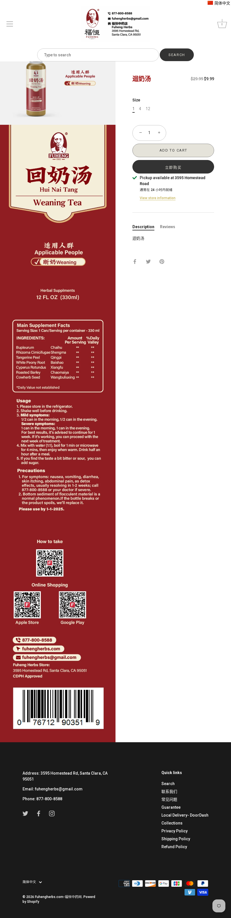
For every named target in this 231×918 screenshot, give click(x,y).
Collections (172, 823)
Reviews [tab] (167, 227)
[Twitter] (25, 813)
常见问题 (169, 799)
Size (136, 100)
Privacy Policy (174, 831)
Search (168, 783)
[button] (219, 3)
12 (148, 108)
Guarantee (171, 807)
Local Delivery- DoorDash (184, 815)
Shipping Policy (175, 839)
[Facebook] (38, 813)
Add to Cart (173, 150)
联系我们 (169, 791)
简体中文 (29, 882)
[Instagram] (52, 813)
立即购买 (173, 167)
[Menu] (10, 24)
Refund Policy (174, 846)
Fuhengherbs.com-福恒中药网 (58, 897)
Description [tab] (143, 227)
